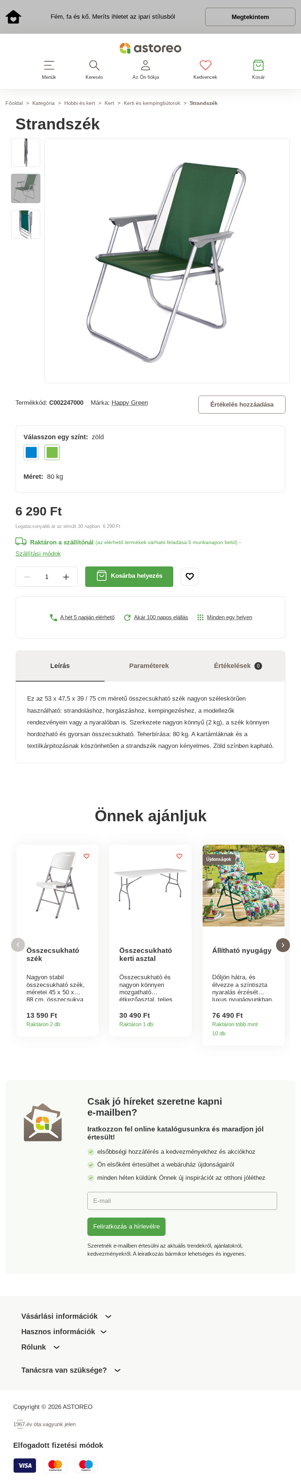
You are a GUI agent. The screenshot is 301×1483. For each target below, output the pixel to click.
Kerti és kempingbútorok (152, 103)
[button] (18, 945)
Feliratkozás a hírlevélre (126, 1226)
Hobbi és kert (79, 103)
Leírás (60, 665)
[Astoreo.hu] (150, 49)
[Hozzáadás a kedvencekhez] (190, 577)
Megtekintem (250, 17)
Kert (109, 103)
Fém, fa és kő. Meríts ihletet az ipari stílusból (113, 16)
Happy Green (130, 402)
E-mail (102, 1200)
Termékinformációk (90, 1022)
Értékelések (237, 665)
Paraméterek (149, 665)
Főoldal (14, 103)
